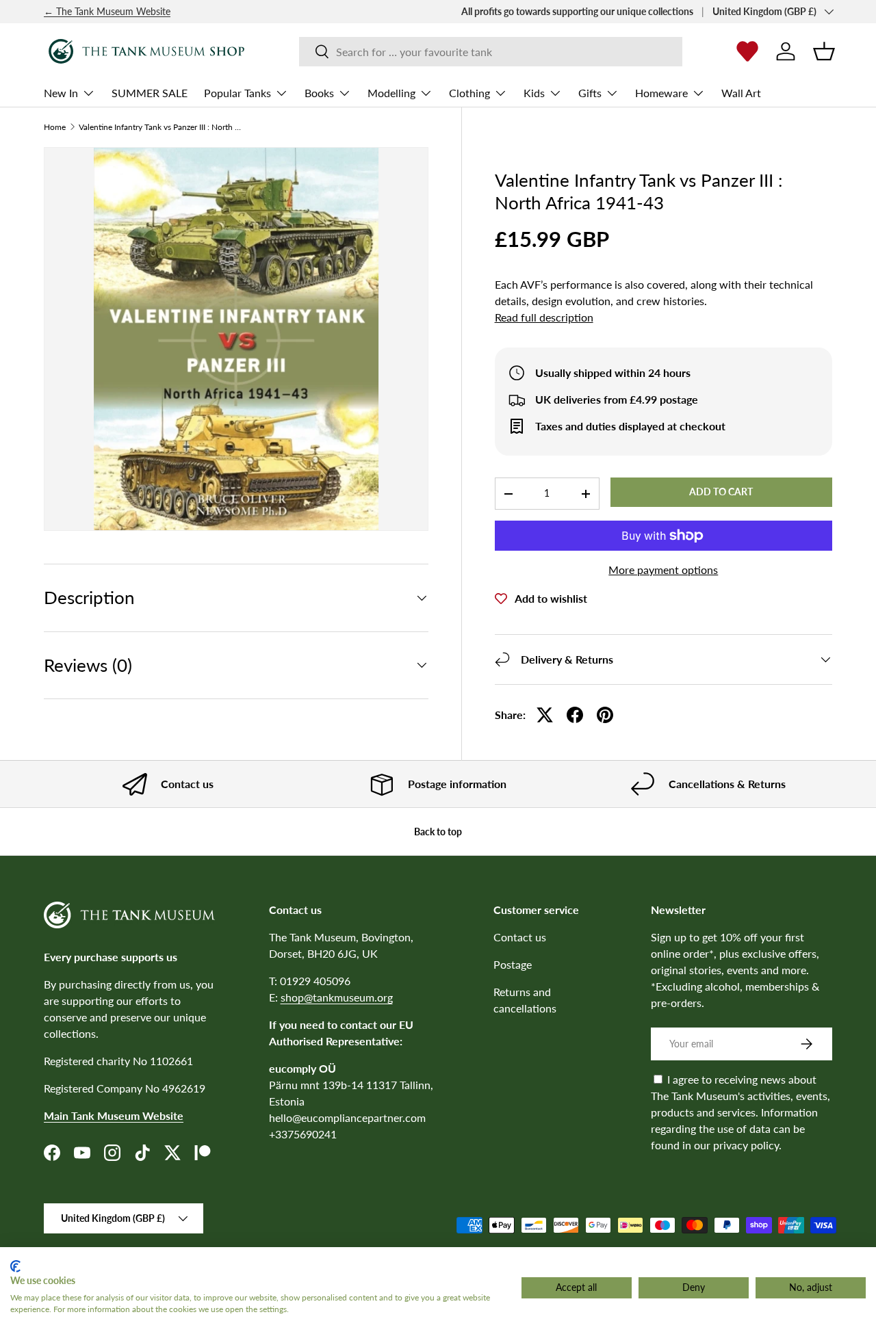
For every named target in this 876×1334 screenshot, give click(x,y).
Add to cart (721, 491)
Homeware (661, 92)
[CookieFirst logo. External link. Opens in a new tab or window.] (15, 1266)
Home (55, 127)
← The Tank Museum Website (107, 11)
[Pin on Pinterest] (605, 715)
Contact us (519, 936)
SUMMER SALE (150, 92)
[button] (824, 51)
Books (319, 92)
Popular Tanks (237, 92)
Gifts (590, 92)
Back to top (438, 831)
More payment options (663, 569)
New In (61, 92)
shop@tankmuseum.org (337, 997)
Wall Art (741, 92)
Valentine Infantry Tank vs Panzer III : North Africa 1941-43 (161, 127)
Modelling (391, 92)
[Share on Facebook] (575, 715)
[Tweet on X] (545, 715)
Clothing (469, 92)
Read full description (544, 317)
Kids (534, 92)
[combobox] (491, 51)
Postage (512, 964)
